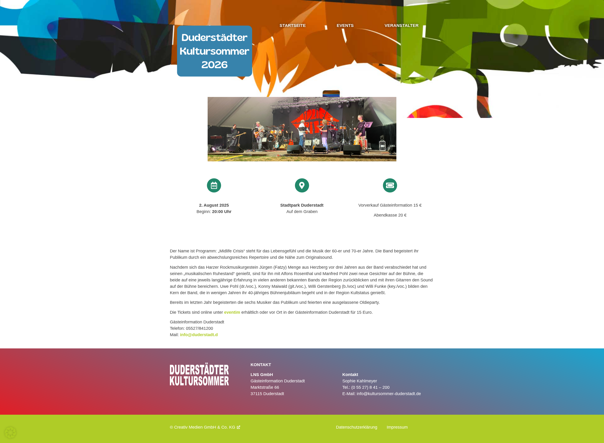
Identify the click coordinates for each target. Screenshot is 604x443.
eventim (232, 312)
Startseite (293, 25)
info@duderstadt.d (199, 334)
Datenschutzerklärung (356, 427)
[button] (10, 432)
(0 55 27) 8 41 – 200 (370, 387)
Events (345, 25)
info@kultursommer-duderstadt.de (389, 393)
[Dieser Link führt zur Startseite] (214, 65)
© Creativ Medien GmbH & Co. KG (202, 427)
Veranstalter (402, 25)
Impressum (397, 427)
